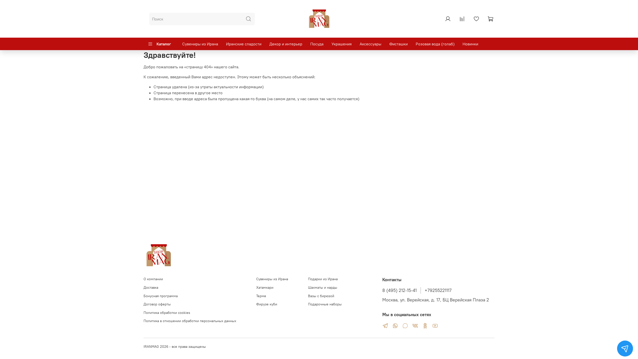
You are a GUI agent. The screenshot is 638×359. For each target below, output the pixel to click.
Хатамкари (264, 287)
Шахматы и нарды (322, 287)
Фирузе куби (266, 304)
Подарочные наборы (325, 304)
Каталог (164, 43)
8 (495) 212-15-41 (399, 290)
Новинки (470, 43)
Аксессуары (370, 43)
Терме (261, 296)
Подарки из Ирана (323, 279)
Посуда (316, 43)
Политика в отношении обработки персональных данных (190, 321)
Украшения (341, 43)
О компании (153, 279)
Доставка (151, 287)
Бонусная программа (161, 296)
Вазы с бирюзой (321, 296)
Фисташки (398, 43)
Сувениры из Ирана (200, 43)
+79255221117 (438, 290)
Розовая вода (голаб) (435, 43)
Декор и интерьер (285, 43)
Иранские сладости (243, 43)
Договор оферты (157, 304)
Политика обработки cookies (167, 312)
